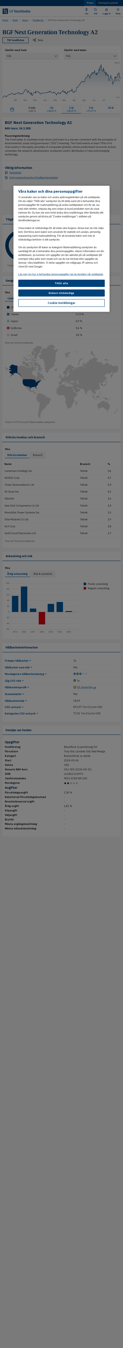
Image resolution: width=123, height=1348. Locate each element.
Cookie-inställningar (61, 303)
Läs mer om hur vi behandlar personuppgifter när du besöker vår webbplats (60, 274)
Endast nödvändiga (61, 293)
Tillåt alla (61, 283)
